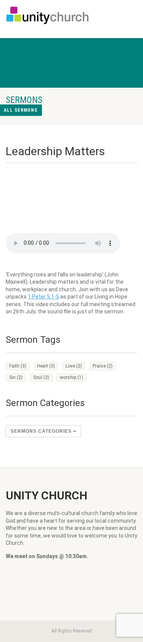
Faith (17, 366)
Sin (15, 377)
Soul (41, 377)
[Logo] (48, 15)
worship (71, 377)
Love (74, 366)
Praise (102, 366)
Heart (46, 366)
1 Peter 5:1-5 (43, 297)
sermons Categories (42, 431)
